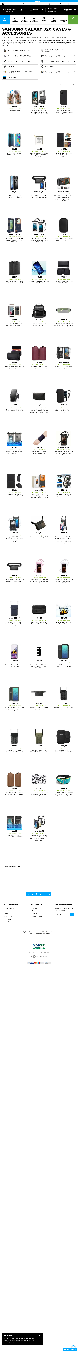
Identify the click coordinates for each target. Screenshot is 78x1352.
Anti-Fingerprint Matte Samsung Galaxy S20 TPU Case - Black (63, 112)
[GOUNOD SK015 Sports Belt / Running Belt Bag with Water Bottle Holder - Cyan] (63, 779)
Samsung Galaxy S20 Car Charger (20, 61)
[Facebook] (28, 894)
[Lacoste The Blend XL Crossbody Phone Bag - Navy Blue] (14, 608)
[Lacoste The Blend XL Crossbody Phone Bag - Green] (39, 736)
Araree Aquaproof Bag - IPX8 (39, 537)
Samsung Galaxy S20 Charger (55, 56)
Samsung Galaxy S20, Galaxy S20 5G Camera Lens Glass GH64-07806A (39, 666)
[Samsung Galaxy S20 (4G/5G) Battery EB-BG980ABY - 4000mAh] (39, 139)
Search (24, 10)
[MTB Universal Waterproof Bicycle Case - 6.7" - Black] (63, 480)
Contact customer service (11, 908)
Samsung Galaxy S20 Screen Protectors (55, 50)
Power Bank (12, 66)
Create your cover (14, 110)
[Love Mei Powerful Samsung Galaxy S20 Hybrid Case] (63, 651)
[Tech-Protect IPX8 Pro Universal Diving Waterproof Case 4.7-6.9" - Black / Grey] (39, 96)
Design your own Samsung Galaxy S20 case (20, 72)
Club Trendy (7, 919)
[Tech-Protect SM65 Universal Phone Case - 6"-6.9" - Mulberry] (39, 352)
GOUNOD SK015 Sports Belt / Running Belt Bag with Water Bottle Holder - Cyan (64, 794)
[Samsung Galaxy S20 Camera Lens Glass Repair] (14, 651)
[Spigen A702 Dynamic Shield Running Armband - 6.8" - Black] (63, 736)
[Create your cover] (14, 96)
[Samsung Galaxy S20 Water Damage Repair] (63, 608)
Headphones (49, 66)
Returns (6, 913)
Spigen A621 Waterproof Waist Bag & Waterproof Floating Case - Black (39, 197)
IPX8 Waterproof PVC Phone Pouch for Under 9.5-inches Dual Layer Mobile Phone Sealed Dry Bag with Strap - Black (63, 540)
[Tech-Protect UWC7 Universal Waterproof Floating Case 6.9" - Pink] (39, 565)
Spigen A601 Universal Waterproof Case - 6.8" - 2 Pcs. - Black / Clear (38, 240)
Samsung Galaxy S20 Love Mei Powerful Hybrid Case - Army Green (14, 709)
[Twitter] (32, 894)
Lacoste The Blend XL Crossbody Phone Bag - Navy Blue (14, 623)
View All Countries (37, 916)
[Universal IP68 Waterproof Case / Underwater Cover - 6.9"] (14, 310)
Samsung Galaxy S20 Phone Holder (57, 61)
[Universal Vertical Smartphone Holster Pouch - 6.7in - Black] (14, 480)
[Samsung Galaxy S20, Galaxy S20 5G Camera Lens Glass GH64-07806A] (39, 651)
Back (4, 37)
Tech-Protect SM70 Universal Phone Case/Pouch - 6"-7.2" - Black (63, 410)
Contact (34, 913)
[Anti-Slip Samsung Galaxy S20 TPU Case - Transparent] (14, 139)
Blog (33, 910)
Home (9, 37)
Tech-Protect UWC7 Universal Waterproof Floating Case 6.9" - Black (63, 453)
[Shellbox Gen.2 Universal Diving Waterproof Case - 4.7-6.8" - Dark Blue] (14, 224)
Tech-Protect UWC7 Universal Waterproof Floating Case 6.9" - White (63, 581)
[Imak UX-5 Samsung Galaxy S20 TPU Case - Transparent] (14, 182)
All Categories (13, 77)
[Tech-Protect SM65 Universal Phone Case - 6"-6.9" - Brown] (14, 779)
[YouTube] (41, 894)
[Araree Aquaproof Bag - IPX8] (39, 523)
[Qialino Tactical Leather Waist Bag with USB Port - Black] (39, 608)
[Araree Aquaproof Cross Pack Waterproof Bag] (39, 693)
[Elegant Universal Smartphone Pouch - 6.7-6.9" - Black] (63, 224)
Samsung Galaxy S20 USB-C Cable (20, 56)
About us (34, 908)
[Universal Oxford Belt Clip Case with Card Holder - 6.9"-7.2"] (14, 352)
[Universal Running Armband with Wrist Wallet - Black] (39, 437)
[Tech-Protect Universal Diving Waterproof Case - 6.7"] (63, 352)
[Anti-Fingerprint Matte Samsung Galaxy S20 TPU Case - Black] (63, 96)
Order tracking (8, 916)
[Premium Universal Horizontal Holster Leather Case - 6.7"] (63, 267)
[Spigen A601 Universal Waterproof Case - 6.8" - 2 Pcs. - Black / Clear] (39, 224)
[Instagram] (37, 894)
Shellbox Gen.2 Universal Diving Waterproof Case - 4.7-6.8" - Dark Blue (14, 240)
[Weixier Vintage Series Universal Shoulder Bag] (39, 310)
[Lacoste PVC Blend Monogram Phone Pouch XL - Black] (63, 693)
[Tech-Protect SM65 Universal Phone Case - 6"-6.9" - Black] (14, 267)
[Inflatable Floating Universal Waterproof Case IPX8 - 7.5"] (14, 437)
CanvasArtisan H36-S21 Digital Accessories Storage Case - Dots (39, 794)
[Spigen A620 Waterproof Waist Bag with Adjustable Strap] (14, 565)
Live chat (40, 1)
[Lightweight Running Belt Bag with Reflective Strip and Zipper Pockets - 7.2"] (63, 310)
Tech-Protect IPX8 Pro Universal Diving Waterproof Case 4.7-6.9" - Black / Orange (39, 496)
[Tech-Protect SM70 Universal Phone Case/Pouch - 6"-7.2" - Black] (63, 395)
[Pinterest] (45, 894)
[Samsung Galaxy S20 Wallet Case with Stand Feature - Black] (63, 139)
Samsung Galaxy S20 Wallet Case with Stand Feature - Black (63, 155)
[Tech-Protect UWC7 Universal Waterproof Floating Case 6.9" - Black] (63, 437)
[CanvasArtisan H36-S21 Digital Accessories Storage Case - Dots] (39, 779)
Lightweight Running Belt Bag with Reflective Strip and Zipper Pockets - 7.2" (63, 325)
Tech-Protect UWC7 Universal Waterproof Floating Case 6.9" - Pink (39, 581)
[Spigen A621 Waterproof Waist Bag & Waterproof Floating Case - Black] (39, 182)
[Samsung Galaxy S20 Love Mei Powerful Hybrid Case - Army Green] (14, 693)
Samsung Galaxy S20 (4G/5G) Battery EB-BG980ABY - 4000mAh (39, 155)
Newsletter (7, 921)
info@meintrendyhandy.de (43, 933)
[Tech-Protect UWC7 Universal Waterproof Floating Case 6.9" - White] (63, 565)
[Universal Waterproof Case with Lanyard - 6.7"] (39, 267)
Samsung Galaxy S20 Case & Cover (20, 50)
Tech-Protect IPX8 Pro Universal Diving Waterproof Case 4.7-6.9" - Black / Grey (39, 112)
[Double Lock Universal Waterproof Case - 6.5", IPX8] (14, 821)
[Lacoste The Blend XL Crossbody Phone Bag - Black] (14, 736)
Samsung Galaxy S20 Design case (57, 72)
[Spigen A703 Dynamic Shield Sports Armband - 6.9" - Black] (14, 395)
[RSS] (49, 894)
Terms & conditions (9, 910)
